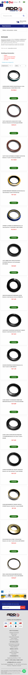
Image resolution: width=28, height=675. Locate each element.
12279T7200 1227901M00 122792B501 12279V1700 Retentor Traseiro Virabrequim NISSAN (14, 157)
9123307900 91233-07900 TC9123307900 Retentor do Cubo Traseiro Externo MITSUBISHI (13, 540)
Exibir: (17, 65)
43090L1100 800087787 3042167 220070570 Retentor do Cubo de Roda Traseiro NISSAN (13, 470)
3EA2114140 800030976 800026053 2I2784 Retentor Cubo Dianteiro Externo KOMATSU (13, 296)
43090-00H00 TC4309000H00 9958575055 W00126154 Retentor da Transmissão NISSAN (13, 400)
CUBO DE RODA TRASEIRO (9, 58)
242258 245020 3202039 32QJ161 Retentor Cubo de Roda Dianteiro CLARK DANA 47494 (13, 87)
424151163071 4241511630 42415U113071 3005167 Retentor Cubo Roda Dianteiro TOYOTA (14, 331)
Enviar (22, 607)
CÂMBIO (5, 55)
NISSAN (15, 30)
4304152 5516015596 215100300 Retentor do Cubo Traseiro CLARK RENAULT (13, 366)
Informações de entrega (14, 644)
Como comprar (14, 638)
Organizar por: (5, 65)
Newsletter (14, 653)
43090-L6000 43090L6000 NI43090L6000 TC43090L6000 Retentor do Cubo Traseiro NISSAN (12, 436)
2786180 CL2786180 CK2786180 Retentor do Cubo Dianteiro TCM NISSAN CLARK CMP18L (13, 226)
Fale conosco (14, 634)
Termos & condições (14, 639)
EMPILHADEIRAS (10, 30)
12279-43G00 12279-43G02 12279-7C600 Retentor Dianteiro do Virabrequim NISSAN (12, 122)
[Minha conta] (20, 1)
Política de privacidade (14, 637)
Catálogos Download (14, 632)
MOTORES (6, 59)
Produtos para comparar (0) (7, 62)
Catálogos (15, 2)
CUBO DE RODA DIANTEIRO (9, 56)
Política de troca (14, 646)
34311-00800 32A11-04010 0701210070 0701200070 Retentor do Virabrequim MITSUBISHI (11, 262)
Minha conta (14, 651)
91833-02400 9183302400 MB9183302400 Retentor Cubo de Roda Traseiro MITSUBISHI (13, 575)
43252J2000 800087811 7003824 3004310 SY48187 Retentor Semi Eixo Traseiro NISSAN (13, 505)
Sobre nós (14, 635)
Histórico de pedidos (14, 652)
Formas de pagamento (14, 645)
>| (9, 591)
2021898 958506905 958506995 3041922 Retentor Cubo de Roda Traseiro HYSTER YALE (14, 191)
